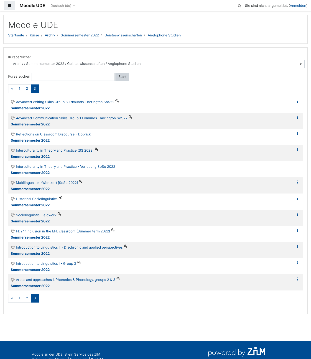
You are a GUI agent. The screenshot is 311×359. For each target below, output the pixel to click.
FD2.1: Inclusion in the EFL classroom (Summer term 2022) (63, 231)
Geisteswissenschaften (123, 35)
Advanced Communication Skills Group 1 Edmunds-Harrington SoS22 (71, 118)
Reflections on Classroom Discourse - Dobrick (53, 134)
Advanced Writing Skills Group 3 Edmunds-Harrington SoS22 (65, 102)
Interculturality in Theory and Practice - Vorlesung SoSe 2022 (65, 166)
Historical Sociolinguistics (37, 199)
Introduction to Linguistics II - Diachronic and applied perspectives (69, 247)
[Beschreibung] (298, 101)
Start (122, 76)
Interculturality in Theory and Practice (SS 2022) (55, 150)
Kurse (34, 35)
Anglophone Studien (164, 35)
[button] (239, 5)
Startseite (16, 35)
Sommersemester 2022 (80, 35)
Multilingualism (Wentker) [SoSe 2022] (47, 183)
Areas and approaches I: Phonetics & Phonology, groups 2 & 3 (65, 280)
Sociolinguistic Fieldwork (36, 215)
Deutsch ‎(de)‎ (61, 5)
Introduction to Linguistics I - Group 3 (46, 263)
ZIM (97, 354)
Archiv (50, 35)
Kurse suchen (19, 76)
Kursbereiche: (19, 57)
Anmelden (298, 5)
